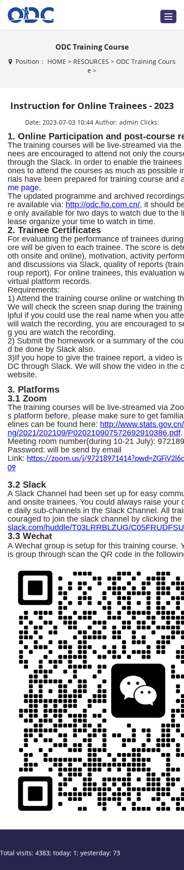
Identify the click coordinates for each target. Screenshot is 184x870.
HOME (56, 61)
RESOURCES (91, 61)
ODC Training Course (92, 47)
